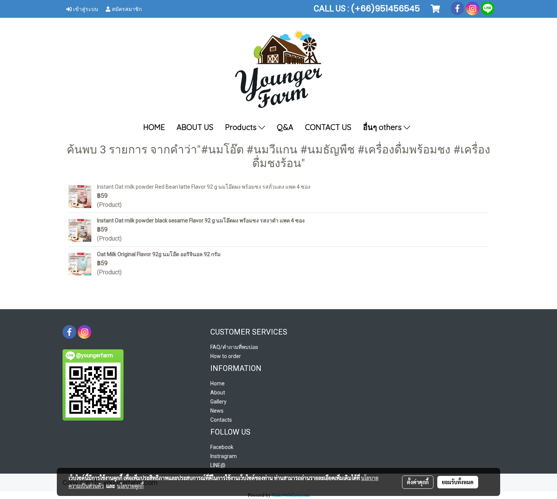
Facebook (221, 447)
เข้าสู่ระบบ (85, 9)
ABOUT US (195, 127)
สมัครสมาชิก (126, 9)
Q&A (285, 127)
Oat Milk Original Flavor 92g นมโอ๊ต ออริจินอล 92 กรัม (159, 254)
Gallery (218, 402)
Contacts (221, 420)
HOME (154, 127)
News (217, 411)
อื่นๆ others (383, 127)
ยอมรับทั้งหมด (458, 482)
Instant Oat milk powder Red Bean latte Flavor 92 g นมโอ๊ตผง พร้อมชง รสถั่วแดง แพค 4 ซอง (203, 187)
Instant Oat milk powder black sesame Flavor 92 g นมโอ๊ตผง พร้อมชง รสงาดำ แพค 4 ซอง (201, 220)
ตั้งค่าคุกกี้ (418, 482)
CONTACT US (328, 127)
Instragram (223, 456)
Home (217, 383)
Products (241, 127)
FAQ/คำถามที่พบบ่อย (234, 347)
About (217, 393)
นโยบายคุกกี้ (130, 485)
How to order (225, 356)
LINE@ (217, 465)
